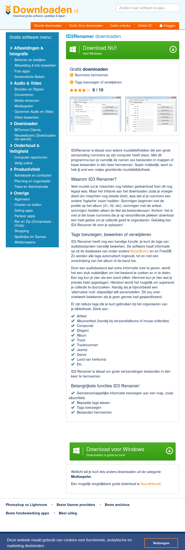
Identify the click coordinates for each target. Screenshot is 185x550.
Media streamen (26, 100)
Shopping (21, 230)
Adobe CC (145, 25)
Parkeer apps (24, 215)
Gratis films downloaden (86, 25)
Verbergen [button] (161, 543)
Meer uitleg (68, 513)
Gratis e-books (120, 25)
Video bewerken (26, 117)
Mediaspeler (23, 105)
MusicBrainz (139, 251)
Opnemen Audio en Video (34, 111)
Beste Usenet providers (76, 504)
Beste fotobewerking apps (27, 513)
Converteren (23, 94)
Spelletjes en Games (30, 236)
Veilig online (23, 162)
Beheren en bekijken (30, 59)
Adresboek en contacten (33, 175)
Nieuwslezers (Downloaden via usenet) (35, 137)
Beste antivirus (117, 504)
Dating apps (23, 210)
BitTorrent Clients (27, 129)
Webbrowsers (24, 242)
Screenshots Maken (29, 76)
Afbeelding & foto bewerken (35, 65)
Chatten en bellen (27, 204)
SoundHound (150, 483)
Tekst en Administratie (31, 186)
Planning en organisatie (32, 181)
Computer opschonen (30, 157)
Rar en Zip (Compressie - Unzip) (33, 223)
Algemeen (22, 199)
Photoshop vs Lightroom (26, 504)
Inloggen (169, 25)
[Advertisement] (122, 433)
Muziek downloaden (48, 25)
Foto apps (22, 71)
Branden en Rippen (29, 89)
